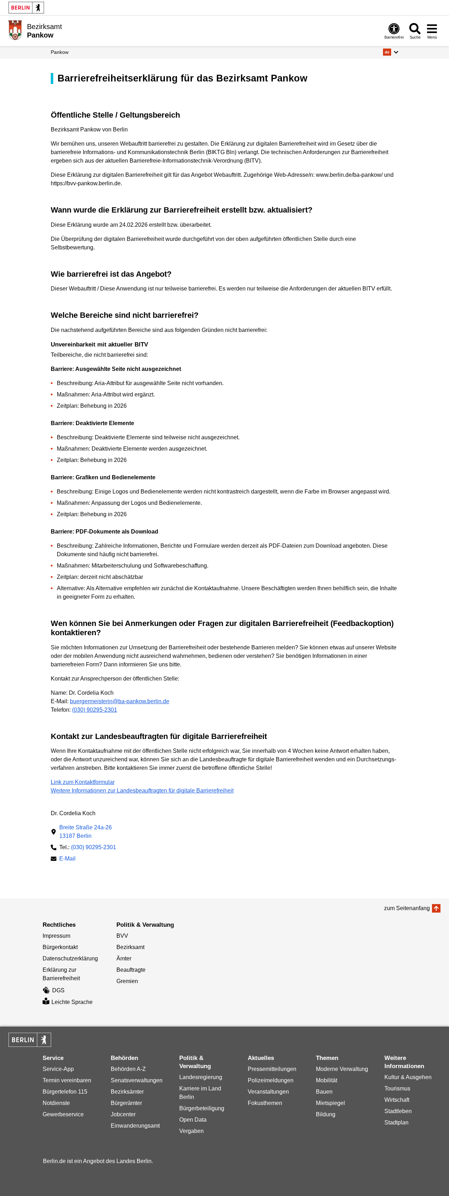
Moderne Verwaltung (342, 1069)
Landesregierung (200, 1077)
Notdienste (56, 1103)
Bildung (325, 1114)
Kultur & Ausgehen (408, 1077)
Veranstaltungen (268, 1092)
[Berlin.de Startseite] (26, 7)
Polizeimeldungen (271, 1080)
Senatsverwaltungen (137, 1080)
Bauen (324, 1092)
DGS (58, 990)
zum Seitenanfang (407, 908)
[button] (390, 52)
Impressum (56, 936)
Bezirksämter (127, 1092)
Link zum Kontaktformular (83, 782)
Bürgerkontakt (60, 947)
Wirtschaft (396, 1100)
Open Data (193, 1120)
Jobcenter (123, 1114)
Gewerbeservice (63, 1114)
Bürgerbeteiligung (201, 1108)
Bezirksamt (130, 947)
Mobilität (326, 1080)
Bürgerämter (126, 1103)
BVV (122, 936)
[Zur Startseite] (15, 30)
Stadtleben (398, 1111)
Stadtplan (396, 1122)
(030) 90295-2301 (94, 710)
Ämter (123, 958)
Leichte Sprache (72, 1002)
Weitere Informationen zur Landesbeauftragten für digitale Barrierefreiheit (142, 791)
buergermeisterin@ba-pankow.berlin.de (119, 701)
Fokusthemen (265, 1103)
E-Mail (67, 859)
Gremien (127, 981)
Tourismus (397, 1088)
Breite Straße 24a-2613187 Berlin (85, 831)
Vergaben (191, 1131)
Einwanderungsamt (135, 1126)
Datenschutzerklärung (70, 958)
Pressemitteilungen (272, 1069)
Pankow (60, 52)
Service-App (58, 1069)
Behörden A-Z (128, 1069)
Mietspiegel (330, 1103)
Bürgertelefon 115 (65, 1092)
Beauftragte (131, 970)
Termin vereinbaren (67, 1080)
